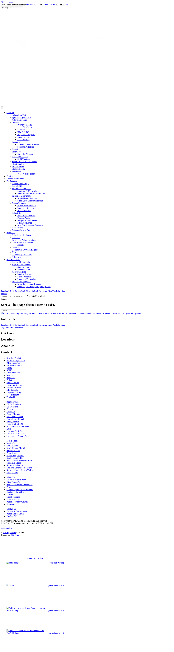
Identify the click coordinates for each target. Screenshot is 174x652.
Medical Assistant (24, 274)
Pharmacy (16, 152)
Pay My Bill (17, 186)
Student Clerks (23, 269)
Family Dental (13, 421)
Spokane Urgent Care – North (19, 468)
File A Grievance (24, 223)
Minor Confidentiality (26, 215)
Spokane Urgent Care (21, 117)
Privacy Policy (23, 218)
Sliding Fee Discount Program (30, 201)
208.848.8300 (49, 5)
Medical (15, 122)
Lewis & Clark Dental (16, 431)
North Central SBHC (16, 448)
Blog (14, 252)
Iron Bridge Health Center (18, 426)
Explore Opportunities (21, 262)
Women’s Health (24, 125)
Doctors (15, 179)
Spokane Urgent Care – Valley (20, 470)
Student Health (18, 169)
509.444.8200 (32, 5)
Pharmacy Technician (26, 279)
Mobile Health (18, 166)
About (11, 232)
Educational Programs (21, 281)
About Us (11, 477)
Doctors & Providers (15, 492)
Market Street (12, 443)
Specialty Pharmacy (25, 154)
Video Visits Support (26, 174)
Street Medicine (18, 164)
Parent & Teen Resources (28, 144)
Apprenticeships (19, 272)
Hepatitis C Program (26, 134)
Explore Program (24, 267)
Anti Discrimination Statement (30, 225)
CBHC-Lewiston (14, 404)
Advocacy (16, 257)
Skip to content (7, 2)
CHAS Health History (21, 235)
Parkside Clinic (13, 450)
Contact (15, 247)
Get (10, 112)
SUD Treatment (24, 159)
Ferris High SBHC (15, 424)
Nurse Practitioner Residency (29, 284)
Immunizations (23, 137)
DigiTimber (15, 535)
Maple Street (12, 441)
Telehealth (16, 171)
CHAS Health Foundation (23, 242)
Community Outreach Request (25, 250)
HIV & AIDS (23, 132)
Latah (9, 429)
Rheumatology (23, 139)
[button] (4, 299)
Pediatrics (16, 142)
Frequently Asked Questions (24, 240)
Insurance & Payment (21, 196)
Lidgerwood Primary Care (18, 436)
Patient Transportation (26, 205)
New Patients (17, 228)
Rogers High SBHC (15, 455)
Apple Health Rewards (27, 198)
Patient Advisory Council (23, 230)
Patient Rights (18, 213)
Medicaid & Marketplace (28, 191)
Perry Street (12, 453)
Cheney (10, 409)
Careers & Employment (17, 511)
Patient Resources (19, 203)
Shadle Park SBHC (15, 458)
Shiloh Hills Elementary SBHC (20, 460)
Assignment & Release (27, 220)
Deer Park (11, 411)
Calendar (16, 237)
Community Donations (22, 255)
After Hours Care (19, 120)
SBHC (9, 370)
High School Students (21, 264)
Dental (15, 149)
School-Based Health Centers (24, 161)
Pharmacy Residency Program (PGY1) (34, 286)
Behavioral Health (20, 156)
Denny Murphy (13, 414)
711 (66, 5)
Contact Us (11, 509)
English (7, 8)
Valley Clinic (12, 472)
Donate (20, 245)
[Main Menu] (2, 107)
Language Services (25, 208)
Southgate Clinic (14, 463)
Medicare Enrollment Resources (31, 193)
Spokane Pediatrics (25, 147)
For (12, 181)
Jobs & (13, 259)
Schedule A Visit (19, 115)
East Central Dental (15, 416)
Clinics (10, 176)
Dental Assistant (24, 277)
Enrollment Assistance (21, 188)
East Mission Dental (15, 419)
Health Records (24, 210)
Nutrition (21, 130)
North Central (12, 446)
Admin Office (12, 402)
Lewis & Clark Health (16, 434)
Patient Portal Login (20, 183)
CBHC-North (12, 407)
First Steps (27, 127)
